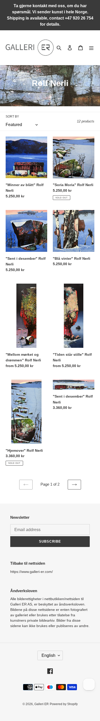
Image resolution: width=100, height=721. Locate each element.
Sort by (12, 116)
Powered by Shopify (64, 704)
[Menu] (91, 47)
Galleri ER (41, 704)
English (48, 655)
